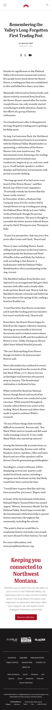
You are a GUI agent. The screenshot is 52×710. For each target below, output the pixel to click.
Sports (25, 674)
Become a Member (26, 617)
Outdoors (34, 674)
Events (20, 679)
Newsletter (30, 679)
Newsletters (27, 662)
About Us (26, 667)
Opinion (11, 679)
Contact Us (40, 662)
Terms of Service (26, 697)
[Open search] (47, 4)
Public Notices (12, 662)
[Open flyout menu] (5, 5)
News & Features (13, 674)
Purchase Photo (37, 658)
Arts (42, 674)
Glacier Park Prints (26, 683)
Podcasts (40, 679)
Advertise (12, 658)
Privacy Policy (38, 697)
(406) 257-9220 (41, 704)
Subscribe (23, 658)
